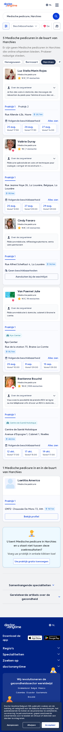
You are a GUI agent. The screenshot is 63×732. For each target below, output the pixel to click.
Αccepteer (50, 725)
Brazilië (31, 697)
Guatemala (41, 692)
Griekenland (24, 688)
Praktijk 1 (10, 106)
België (34, 688)
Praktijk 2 (23, 106)
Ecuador (31, 692)
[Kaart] (57, 26)
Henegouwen (12, 62)
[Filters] (6, 26)
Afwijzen (31, 725)
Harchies (48, 62)
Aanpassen (12, 725)
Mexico (41, 688)
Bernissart (32, 62)
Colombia (20, 692)
